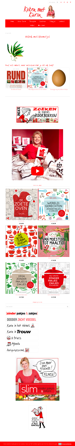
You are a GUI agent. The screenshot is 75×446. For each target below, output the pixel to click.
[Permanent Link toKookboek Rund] (16, 87)
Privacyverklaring (66, 444)
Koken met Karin (37, 12)
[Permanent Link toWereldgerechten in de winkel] (37, 87)
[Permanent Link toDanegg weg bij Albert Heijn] (59, 87)
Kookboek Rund (16, 89)
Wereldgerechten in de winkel (37, 89)
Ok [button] (60, 444)
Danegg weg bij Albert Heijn (59, 89)
